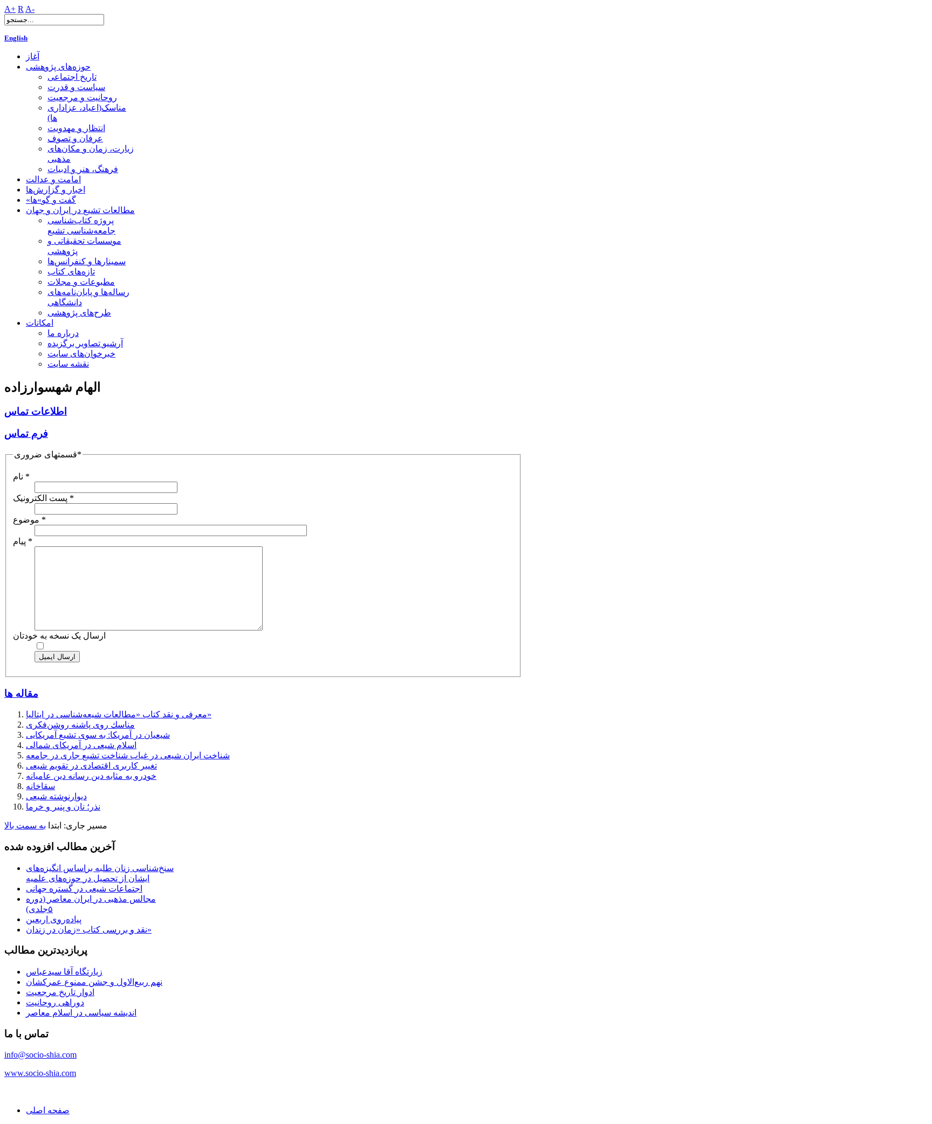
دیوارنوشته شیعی (56, 796)
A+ (10, 8)
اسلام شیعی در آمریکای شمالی (81, 745)
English (16, 38)
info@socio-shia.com (40, 1054)
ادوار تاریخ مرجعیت (60, 992)
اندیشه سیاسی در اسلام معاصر (81, 1012)
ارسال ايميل (57, 657)
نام (21, 476)
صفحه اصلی (48, 1110)
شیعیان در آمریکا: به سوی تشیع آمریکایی (98, 734)
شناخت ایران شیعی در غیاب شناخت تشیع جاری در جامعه (128, 755)
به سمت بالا (25, 825)
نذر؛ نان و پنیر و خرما (63, 806)
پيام (22, 541)
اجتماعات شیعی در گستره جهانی (84, 888)
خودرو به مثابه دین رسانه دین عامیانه (91, 775)
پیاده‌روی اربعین (53, 919)
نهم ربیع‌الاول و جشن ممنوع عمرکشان (94, 981)
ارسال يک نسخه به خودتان (59, 635)
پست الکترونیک (43, 498)
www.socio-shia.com (40, 1073)
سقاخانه (40, 786)
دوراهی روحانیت (55, 1002)
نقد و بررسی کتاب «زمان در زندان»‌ (89, 929)
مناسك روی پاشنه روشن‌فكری (80, 724)
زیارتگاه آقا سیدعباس (64, 971)
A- (30, 8)
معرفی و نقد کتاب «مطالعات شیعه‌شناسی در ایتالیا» (118, 714)
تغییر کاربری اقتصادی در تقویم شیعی (91, 765)
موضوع (29, 519)
